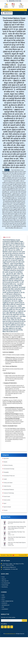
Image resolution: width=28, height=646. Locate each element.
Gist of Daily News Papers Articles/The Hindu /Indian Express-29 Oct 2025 (17, 527)
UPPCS (3, 597)
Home (7, 170)
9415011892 (18, 1)
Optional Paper (5, 585)
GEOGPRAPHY (5, 609)
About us (4, 579)
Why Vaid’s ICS (5, 581)
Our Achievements (6, 583)
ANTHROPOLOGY (5, 605)
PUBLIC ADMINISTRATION (7, 601)
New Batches (5, 587)
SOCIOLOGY (4, 603)
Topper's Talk (13, 6)
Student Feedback (6, 6)
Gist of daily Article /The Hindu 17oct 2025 (16, 532)
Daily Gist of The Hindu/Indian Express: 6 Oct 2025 (17, 543)
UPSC (3, 595)
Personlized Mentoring (21, 6)
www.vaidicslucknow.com (10, 633)
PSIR (3, 607)
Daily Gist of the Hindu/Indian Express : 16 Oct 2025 (17, 538)
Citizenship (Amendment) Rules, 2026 (16, 522)
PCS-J (3, 599)
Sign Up (24, 620)
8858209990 (12, 1)
